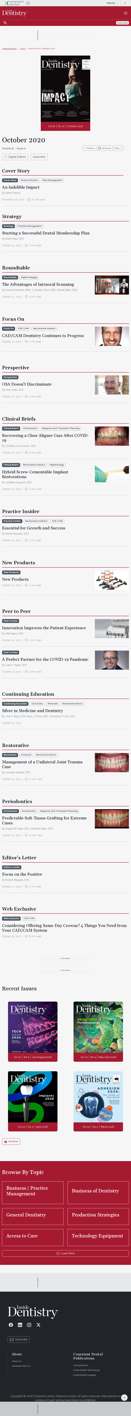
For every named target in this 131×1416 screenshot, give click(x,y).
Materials (53, 704)
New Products (15, 579)
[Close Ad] (124, 1397)
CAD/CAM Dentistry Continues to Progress (43, 335)
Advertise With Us (21, 1366)
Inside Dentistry (9, 48)
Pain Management (52, 180)
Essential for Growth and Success (33, 528)
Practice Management (30, 226)
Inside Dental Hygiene (84, 1375)
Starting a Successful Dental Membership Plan (46, 233)
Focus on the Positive (22, 874)
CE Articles (37, 704)
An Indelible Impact (21, 187)
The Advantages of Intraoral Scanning (38, 284)
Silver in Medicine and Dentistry (32, 710)
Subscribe (39, 156)
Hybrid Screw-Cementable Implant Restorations (35, 475)
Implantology (57, 465)
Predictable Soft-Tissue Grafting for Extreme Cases (44, 821)
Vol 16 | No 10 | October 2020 (42, 48)
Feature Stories (29, 180)
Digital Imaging (29, 277)
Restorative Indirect (44, 328)
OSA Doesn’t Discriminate (27, 384)
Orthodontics (30, 428)
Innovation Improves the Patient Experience (44, 628)
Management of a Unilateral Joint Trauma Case (42, 765)
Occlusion (26, 755)
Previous (91, 148)
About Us (16, 1361)
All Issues (106, 148)
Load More (68, 1253)
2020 (22, 48)
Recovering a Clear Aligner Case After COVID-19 (45, 438)
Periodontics (29, 811)
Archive (13, 1141)
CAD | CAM (23, 328)
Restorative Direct (72, 704)
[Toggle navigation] (125, 13)
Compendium (80, 1365)
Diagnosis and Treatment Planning (60, 428)
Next (117, 148)
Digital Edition (17, 156)
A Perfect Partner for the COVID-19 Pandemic (45, 659)
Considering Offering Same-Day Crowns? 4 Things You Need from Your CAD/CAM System (64, 928)
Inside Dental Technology (86, 1370)
